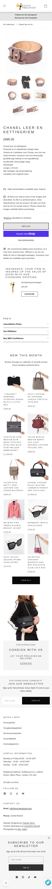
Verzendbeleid (9, 739)
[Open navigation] (6, 5)
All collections (9, 24)
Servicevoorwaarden (12, 733)
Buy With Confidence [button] (13, 338)
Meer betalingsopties (26, 240)
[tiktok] (17, 794)
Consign (26, 663)
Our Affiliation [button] (10, 331)
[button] (9, 53)
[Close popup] (49, 838)
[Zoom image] (26, 53)
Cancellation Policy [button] (12, 324)
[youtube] (23, 794)
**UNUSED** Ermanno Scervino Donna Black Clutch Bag (13, 399)
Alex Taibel (22, 829)
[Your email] (12, 700)
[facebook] (5, 794)
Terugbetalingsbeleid (12, 728)
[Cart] (46, 6)
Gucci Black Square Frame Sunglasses (12, 559)
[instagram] (11, 794)
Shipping (7, 218)
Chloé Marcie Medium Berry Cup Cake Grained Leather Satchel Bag (38, 442)
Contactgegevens (11, 744)
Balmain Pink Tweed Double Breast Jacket (12, 525)
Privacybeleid (9, 722)
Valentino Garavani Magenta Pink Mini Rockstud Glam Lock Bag (37, 562)
